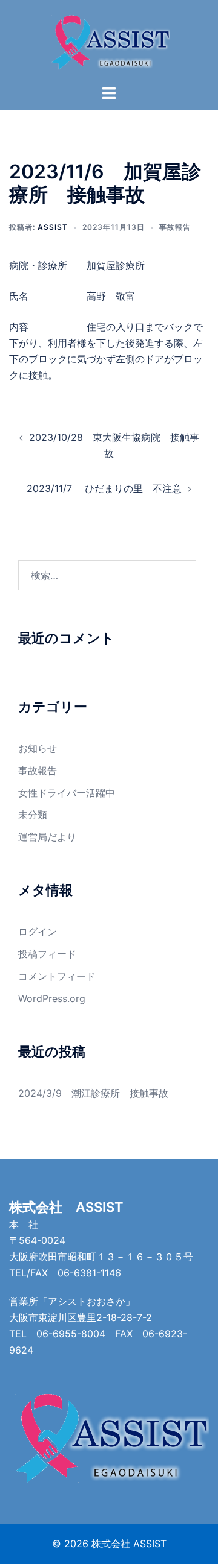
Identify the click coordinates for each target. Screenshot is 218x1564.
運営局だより (47, 837)
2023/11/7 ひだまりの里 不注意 (104, 488)
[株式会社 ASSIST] (109, 41)
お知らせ (37, 748)
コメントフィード (57, 976)
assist (53, 227)
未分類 (32, 815)
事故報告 (175, 227)
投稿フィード (47, 954)
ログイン (37, 931)
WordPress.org (51, 998)
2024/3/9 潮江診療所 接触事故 (93, 1093)
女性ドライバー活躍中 (66, 793)
